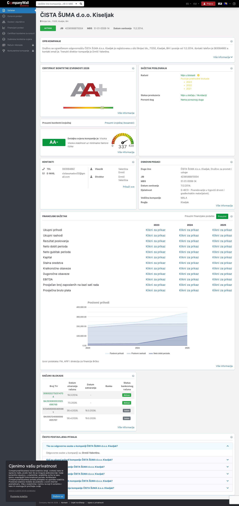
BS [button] (187, 3)
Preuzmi (222, 216)
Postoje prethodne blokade (195, 83)
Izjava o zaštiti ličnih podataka (22, 491)
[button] (224, 4)
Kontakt (64, 503)
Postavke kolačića (18, 496)
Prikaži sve (128, 186)
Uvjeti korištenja (77, 503)
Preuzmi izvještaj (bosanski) (119, 122)
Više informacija (222, 57)
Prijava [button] (209, 3)
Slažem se (58, 496)
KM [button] (195, 3)
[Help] (234, 4)
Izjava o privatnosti (96, 503)
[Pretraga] (81, 3)
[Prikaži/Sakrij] (76, 3)
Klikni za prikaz (155, 230)
